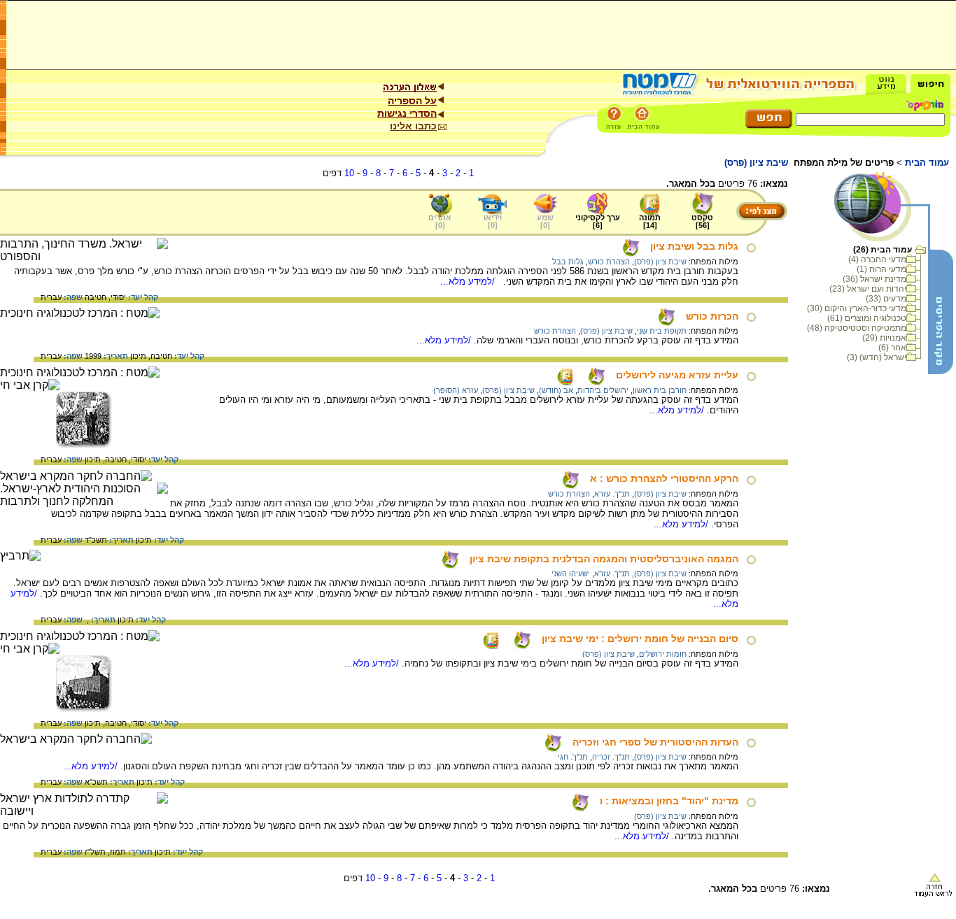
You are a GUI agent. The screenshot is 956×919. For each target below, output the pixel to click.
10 (349, 173)
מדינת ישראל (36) (874, 279)
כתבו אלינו (413, 125)
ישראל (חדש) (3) (876, 357)
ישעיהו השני (570, 573)
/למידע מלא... (469, 281)
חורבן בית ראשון (660, 390)
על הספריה (412, 100)
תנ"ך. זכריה (611, 757)
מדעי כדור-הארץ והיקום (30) (856, 308)
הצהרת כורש (609, 261)
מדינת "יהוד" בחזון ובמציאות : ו (669, 800)
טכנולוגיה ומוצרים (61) (866, 318)
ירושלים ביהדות (602, 390)
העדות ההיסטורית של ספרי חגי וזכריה (655, 742)
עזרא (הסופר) (455, 390)
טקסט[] (702, 221)
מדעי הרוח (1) (881, 269)
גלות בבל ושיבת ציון (694, 246)
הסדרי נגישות (407, 113)
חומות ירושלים (663, 654)
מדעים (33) (886, 299)
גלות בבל (568, 261)
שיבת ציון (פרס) (660, 261)
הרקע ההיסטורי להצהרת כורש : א (664, 478)
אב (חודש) (556, 390)
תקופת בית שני (662, 331)
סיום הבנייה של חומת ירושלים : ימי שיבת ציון (640, 638)
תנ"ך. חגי (573, 757)
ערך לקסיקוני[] (597, 221)
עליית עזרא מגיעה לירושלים (677, 374)
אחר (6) (892, 347)
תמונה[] (650, 221)
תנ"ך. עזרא (612, 494)
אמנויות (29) (884, 338)
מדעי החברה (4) (877, 259)
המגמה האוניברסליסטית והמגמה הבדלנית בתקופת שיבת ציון (604, 558)
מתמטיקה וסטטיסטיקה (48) (856, 328)
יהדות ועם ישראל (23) (867, 289)
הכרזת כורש (712, 316)
